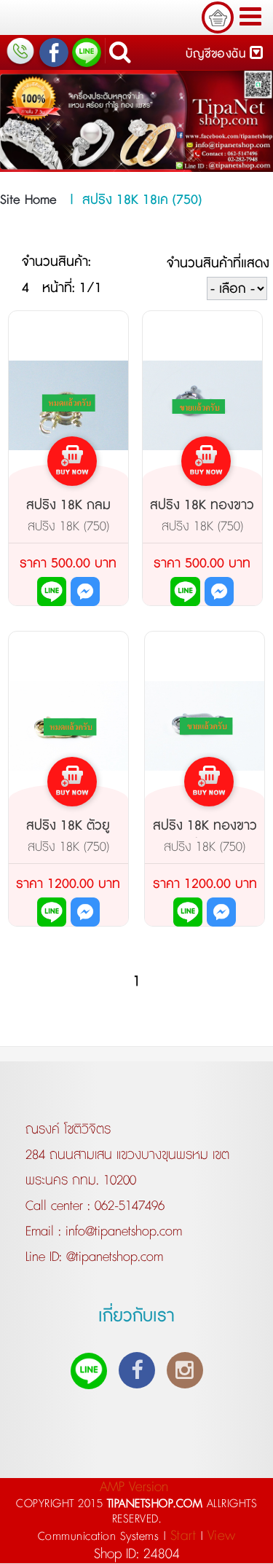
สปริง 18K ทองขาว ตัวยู (205, 835)
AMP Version (134, 1487)
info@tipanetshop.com (121, 1231)
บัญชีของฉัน (218, 54)
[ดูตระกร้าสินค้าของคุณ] (218, 17)
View (221, 1536)
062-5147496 (130, 1206)
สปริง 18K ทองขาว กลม (202, 515)
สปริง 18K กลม (68, 505)
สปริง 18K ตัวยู (68, 826)
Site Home (28, 200)
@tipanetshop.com (112, 1257)
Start (183, 1536)
